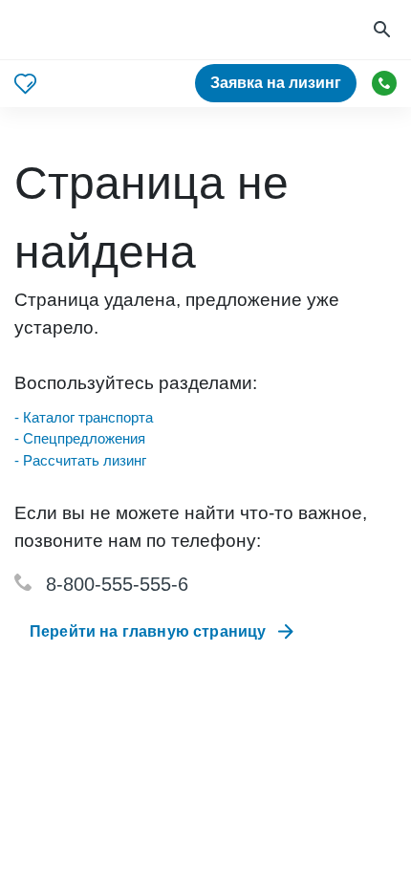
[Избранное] (25, 84)
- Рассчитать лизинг (80, 460)
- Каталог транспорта (83, 417)
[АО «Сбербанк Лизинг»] (87, 30)
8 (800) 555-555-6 (384, 83)
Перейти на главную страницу (148, 631)
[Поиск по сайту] (384, 30)
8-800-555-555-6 (117, 584)
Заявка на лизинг (275, 83)
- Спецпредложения (79, 438)
